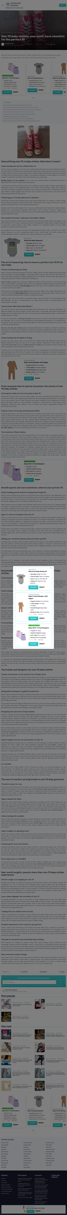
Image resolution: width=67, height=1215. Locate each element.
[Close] (51, 568)
